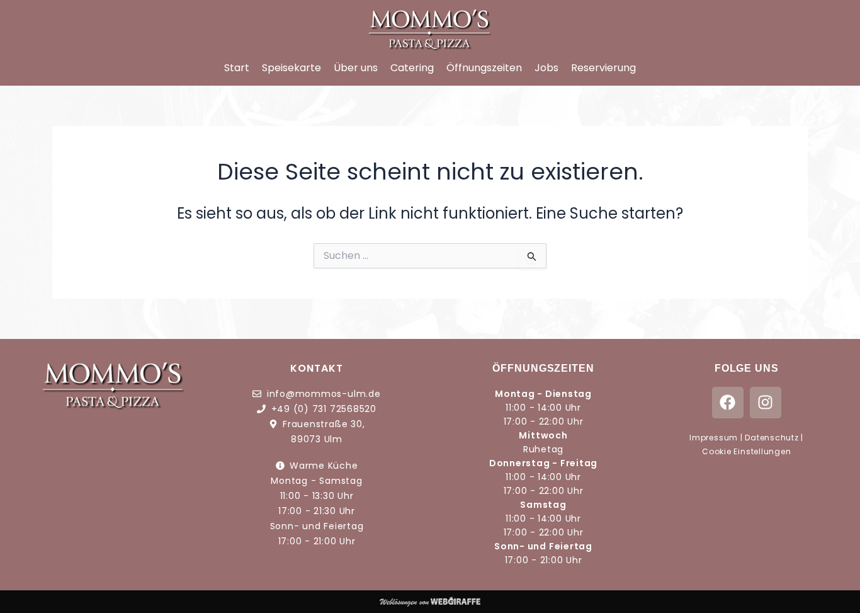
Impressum (713, 437)
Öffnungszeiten (484, 67)
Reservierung (603, 67)
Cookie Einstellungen (746, 451)
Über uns (356, 67)
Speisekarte (291, 67)
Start (236, 67)
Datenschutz (771, 437)
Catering (412, 67)
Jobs (546, 67)
